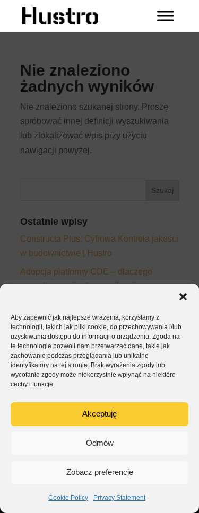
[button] (183, 296)
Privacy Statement (119, 497)
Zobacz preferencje (99, 471)
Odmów (100, 442)
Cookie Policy (68, 497)
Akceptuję (99, 413)
